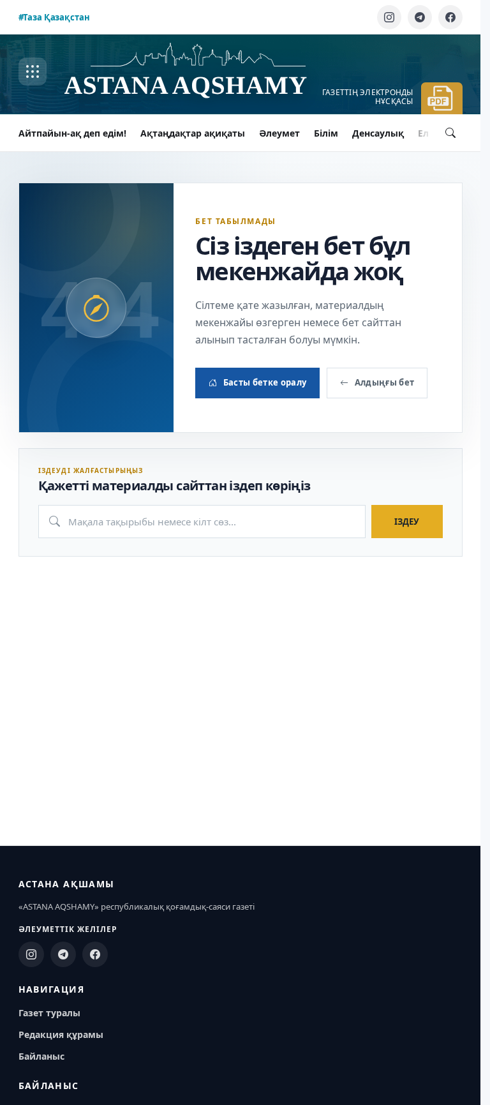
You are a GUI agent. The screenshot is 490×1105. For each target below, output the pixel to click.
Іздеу (406, 521)
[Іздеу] (450, 133)
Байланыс (41, 1056)
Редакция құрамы (61, 1034)
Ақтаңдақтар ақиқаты (192, 133)
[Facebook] (450, 17)
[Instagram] (389, 17)
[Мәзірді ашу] (33, 71)
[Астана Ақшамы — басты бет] (198, 72)
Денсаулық (378, 133)
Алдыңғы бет (385, 382)
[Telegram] (420, 17)
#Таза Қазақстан (54, 17)
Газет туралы (49, 1013)
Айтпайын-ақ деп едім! (72, 133)
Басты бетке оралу (265, 382)
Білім (326, 133)
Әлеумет (279, 133)
